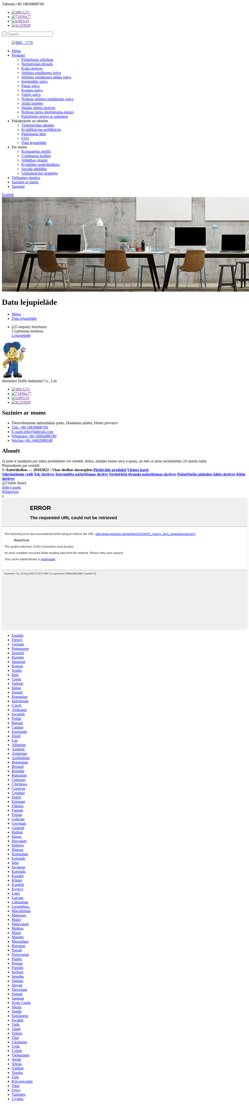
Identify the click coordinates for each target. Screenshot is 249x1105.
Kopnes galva (32, 90)
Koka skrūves (32, 68)
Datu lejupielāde (33, 143)
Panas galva (30, 86)
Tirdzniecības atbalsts (37, 125)
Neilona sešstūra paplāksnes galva (47, 99)
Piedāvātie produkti (110, 470)
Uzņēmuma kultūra (36, 156)
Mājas (16, 51)
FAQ (25, 138)
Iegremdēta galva (34, 81)
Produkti (18, 55)
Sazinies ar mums (25, 182)
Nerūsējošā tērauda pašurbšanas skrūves (142, 474)
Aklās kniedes (32, 103)
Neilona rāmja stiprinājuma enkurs (47, 112)
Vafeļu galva (31, 95)
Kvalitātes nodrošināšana (40, 164)
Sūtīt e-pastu (11, 487)
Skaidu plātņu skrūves (38, 108)
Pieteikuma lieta (33, 134)
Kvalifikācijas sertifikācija (41, 130)
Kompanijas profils (36, 151)
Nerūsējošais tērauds (37, 64)
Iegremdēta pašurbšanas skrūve (81, 474)
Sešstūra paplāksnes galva (41, 73)
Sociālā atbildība (34, 169)
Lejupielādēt (21, 335)
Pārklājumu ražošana (37, 60)
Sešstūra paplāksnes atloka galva (46, 77)
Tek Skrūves (44, 474)
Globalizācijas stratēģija (39, 173)
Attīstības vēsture (34, 160)
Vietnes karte (138, 470)
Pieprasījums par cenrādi (20, 465)
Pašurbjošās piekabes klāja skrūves (206, 474)
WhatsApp (10, 492)
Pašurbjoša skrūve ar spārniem (44, 116)
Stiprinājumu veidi (17, 474)
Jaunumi (18, 186)
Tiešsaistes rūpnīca (26, 178)
